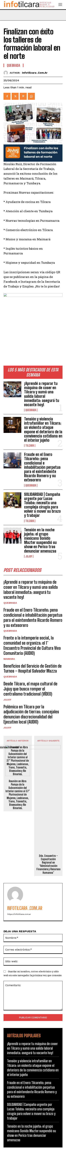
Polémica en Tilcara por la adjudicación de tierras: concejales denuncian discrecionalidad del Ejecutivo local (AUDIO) (31, 714)
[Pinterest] (23, 96)
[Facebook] (7, 96)
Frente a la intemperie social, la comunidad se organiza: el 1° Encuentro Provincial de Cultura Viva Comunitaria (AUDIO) (32, 645)
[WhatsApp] (31, 96)
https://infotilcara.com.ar (19, 914)
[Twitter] (15, 96)
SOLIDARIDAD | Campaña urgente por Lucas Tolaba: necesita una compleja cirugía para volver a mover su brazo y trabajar (42, 505)
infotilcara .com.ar (35, 72)
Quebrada (30, 410)
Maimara (9, 659)
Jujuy (28, 556)
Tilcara (29, 445)
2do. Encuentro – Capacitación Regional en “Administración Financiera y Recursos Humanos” (48, 864)
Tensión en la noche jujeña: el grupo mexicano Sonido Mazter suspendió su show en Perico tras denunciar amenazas (40, 540)
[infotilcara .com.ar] (7, 73)
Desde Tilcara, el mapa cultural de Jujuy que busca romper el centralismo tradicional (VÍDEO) (30, 688)
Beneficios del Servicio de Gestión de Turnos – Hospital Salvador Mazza (33, 668)
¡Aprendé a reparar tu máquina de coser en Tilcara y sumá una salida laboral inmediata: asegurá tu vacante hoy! (41, 394)
